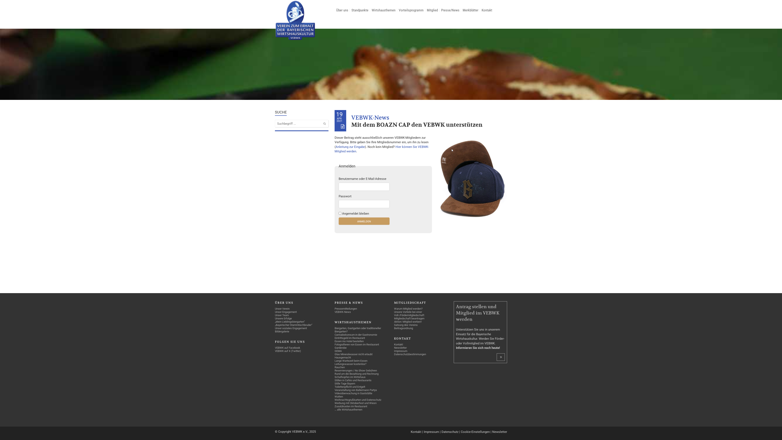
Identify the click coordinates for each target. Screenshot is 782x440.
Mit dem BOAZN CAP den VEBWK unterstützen (416, 125)
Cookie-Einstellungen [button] (475, 432)
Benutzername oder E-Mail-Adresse (362, 179)
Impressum (431, 432)
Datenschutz (450, 432)
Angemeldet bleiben (355, 213)
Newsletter (499, 432)
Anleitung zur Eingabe (350, 147)
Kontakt (416, 432)
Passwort (345, 196)
